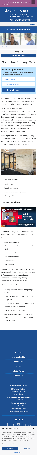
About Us (18, 352)
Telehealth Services (11, 84)
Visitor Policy (18, 371)
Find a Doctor (13, 90)
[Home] (18, 15)
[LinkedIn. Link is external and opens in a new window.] (24, 424)
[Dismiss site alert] (33, 2)
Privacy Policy (18, 452)
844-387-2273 (10, 79)
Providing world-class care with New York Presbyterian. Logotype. (20, 341)
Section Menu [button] (19, 55)
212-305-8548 (19, 405)
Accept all (10, 448)
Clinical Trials (18, 362)
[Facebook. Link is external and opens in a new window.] (7, 424)
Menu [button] (32, 24)
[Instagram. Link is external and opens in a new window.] (29, 424)
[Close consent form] (33, 428)
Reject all (27, 448)
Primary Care (18, 52)
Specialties (5, 47)
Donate (18, 366)
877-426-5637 (19, 400)
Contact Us (18, 376)
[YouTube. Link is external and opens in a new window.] (18, 424)
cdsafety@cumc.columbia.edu (19, 411)
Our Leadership (18, 357)
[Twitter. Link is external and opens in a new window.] (13, 424)
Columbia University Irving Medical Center (19, 335)
